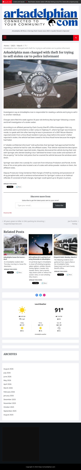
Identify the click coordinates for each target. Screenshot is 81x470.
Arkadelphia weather (40, 334)
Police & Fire (8, 213)
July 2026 (7, 373)
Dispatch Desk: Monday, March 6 (65, 257)
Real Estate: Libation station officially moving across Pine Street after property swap (48, 2)
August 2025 (8, 415)
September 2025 (10, 411)
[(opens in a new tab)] (17, 430)
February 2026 (9, 392)
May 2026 (7, 380)
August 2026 (8, 369)
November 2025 (10, 403)
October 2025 (9, 407)
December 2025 (10, 399)
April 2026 (7, 384)
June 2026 (7, 376)
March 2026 (8, 388)
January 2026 (9, 395)
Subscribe (59, 205)
